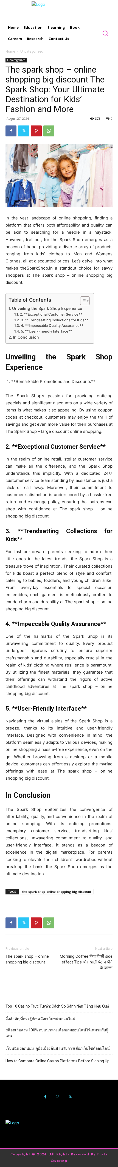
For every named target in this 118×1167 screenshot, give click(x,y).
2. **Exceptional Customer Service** (51, 314)
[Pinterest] (36, 130)
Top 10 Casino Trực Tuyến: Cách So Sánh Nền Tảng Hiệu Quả (57, 1006)
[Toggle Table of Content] (82, 300)
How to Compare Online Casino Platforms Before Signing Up (57, 1061)
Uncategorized (31, 51)
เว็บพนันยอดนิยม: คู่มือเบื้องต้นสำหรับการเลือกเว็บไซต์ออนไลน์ (57, 1048)
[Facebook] (10, 130)
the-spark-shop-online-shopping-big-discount (56, 891)
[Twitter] (23, 130)
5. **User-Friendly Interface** (46, 331)
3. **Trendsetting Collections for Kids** (54, 320)
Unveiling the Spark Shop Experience (47, 308)
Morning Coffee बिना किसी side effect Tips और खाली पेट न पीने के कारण (86, 962)
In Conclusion (26, 337)
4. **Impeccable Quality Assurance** (52, 326)
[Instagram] (58, 1097)
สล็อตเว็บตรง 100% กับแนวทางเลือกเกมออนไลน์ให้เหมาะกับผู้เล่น (56, 1033)
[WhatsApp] (48, 130)
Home (10, 51)
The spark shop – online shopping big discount (27, 959)
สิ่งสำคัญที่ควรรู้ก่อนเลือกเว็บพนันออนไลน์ (40, 1019)
